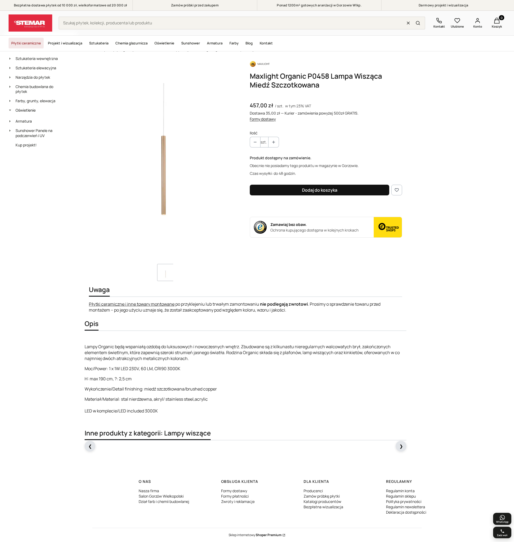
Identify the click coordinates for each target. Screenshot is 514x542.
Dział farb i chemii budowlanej (164, 501)
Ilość (254, 132)
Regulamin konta (400, 490)
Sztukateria (98, 43)
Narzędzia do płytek (33, 77)
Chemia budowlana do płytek (34, 89)
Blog (249, 43)
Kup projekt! (26, 144)
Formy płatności (235, 496)
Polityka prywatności (403, 501)
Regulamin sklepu (401, 496)
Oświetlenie (164, 43)
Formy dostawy (263, 119)
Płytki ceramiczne (26, 43)
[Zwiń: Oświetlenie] (10, 110)
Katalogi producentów (322, 501)
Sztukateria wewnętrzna (37, 58)
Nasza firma (149, 490)
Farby (234, 43)
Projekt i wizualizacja (65, 43)
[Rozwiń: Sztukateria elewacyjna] (10, 68)
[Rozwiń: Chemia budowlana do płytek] (10, 86)
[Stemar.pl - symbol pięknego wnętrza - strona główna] (30, 23)
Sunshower (190, 43)
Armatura (214, 43)
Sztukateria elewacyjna (36, 67)
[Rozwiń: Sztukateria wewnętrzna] (10, 58)
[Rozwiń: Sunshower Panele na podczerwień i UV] (10, 130)
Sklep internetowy (255, 535)
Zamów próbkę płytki (322, 496)
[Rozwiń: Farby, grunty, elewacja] (10, 100)
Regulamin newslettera (405, 506)
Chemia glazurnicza (131, 43)
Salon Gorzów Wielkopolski (161, 496)
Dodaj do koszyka (319, 190)
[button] (418, 23)
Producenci (313, 490)
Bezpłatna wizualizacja (323, 506)
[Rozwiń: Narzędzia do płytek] (10, 77)
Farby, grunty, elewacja (35, 100)
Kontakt (266, 43)
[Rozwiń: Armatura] (10, 121)
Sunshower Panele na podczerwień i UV (34, 133)
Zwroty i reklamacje (238, 501)
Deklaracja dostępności (406, 512)
